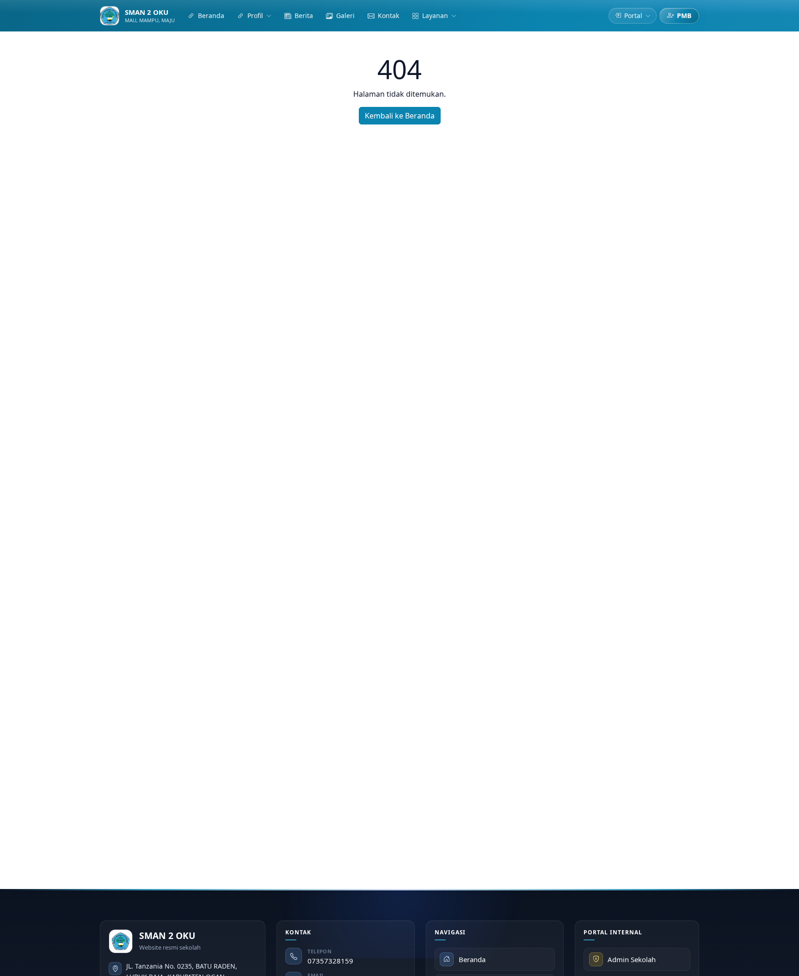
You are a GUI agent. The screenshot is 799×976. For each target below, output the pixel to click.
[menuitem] (206, 16)
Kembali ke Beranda (400, 116)
